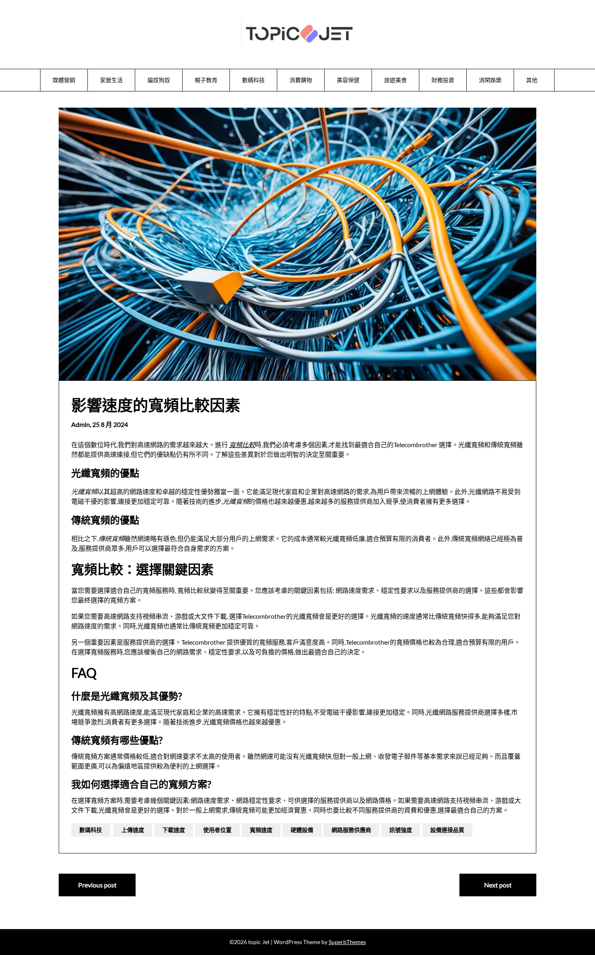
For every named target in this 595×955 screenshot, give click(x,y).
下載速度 (173, 829)
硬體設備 (302, 829)
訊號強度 (400, 829)
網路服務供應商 (351, 829)
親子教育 (206, 79)
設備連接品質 (447, 829)
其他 (532, 79)
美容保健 (348, 79)
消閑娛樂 (490, 79)
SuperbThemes (347, 941)
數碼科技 (253, 79)
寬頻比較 (242, 444)
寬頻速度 (261, 829)
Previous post (97, 885)
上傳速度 (132, 829)
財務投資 (442, 79)
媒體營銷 (64, 79)
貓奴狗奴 (158, 79)
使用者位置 (217, 829)
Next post (498, 885)
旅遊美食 (395, 79)
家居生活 (111, 79)
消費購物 (300, 79)
